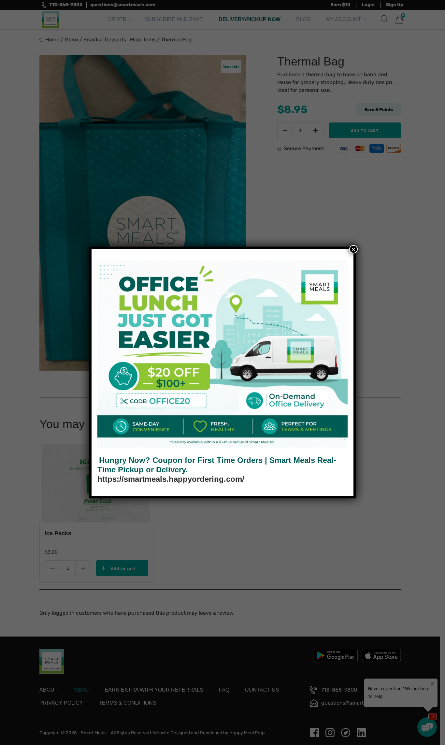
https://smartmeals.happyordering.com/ (170, 479)
